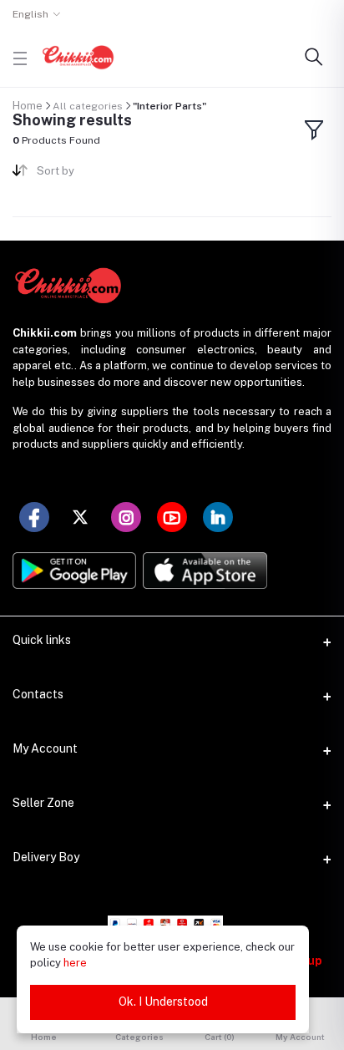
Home (28, 105)
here (75, 962)
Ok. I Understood (163, 1001)
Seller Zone (43, 802)
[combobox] (98, 174)
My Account (45, 748)
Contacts (38, 694)
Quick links (42, 640)
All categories (88, 106)
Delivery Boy (46, 857)
